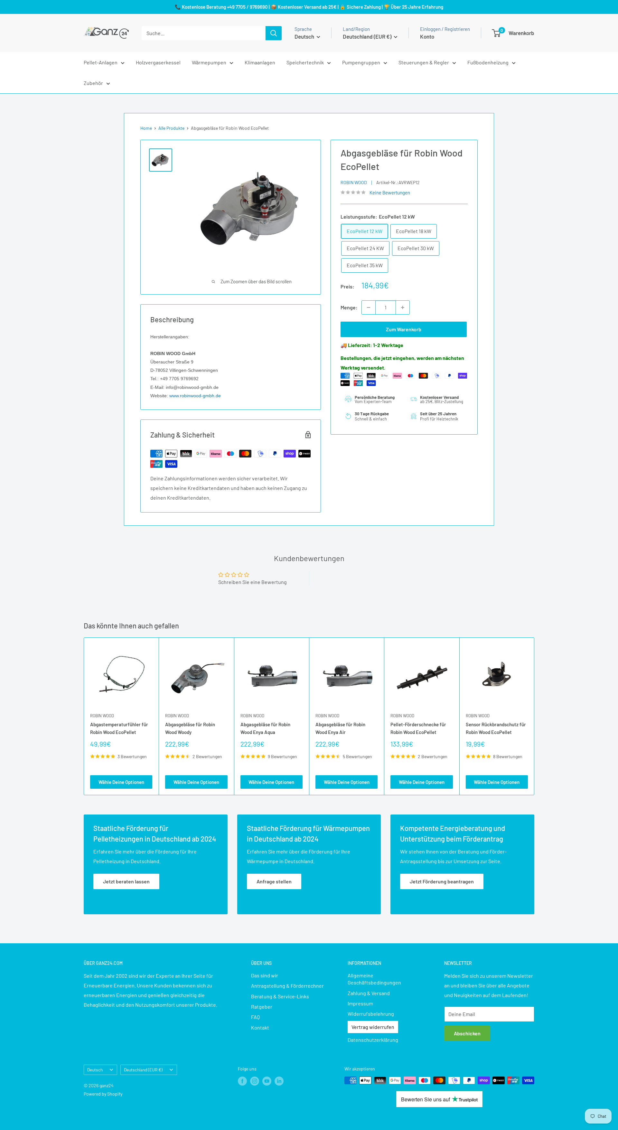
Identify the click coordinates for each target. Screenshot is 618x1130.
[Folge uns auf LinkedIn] (279, 1081)
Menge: (349, 307)
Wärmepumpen (209, 62)
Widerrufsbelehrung (371, 1014)
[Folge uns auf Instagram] (254, 1081)
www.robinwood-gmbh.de (195, 395)
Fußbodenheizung (488, 62)
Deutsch (95, 1069)
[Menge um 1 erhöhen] (402, 307)
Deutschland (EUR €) (143, 1069)
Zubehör (93, 83)
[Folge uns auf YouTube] (266, 1081)
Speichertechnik (305, 62)
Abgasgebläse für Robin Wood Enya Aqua (265, 728)
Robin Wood (354, 182)
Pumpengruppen (361, 62)
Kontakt (260, 1027)
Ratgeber (261, 1006)
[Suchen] (274, 33)
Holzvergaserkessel (158, 62)
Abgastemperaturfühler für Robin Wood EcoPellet (119, 728)
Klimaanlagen (260, 62)
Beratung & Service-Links (280, 996)
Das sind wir (264, 975)
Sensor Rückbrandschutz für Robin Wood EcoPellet (496, 728)
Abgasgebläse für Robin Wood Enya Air (340, 728)
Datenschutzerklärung (373, 1040)
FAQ (255, 1017)
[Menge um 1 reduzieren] (368, 307)
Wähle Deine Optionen (121, 782)
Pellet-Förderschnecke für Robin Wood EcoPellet (418, 728)
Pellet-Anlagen (100, 62)
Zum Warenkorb (403, 329)
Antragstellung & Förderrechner (287, 986)
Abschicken (467, 1033)
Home (146, 128)
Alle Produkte (171, 128)
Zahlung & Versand (369, 993)
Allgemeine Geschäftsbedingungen (374, 978)
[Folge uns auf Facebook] (242, 1081)
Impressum (360, 1003)
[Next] (534, 716)
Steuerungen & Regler (423, 62)
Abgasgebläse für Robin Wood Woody (190, 728)
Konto (427, 36)
